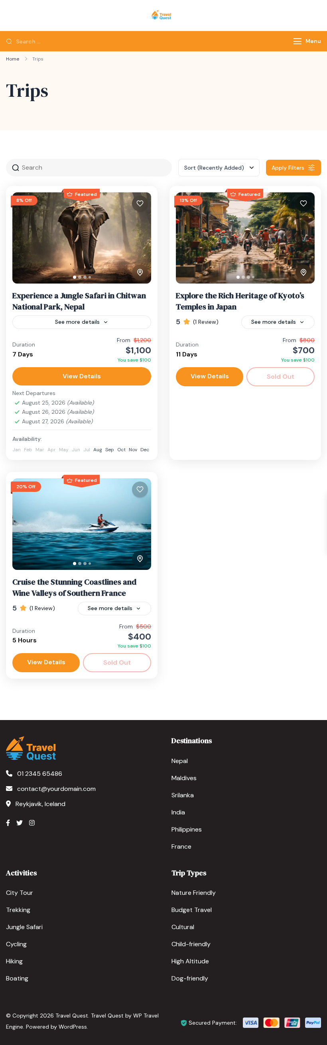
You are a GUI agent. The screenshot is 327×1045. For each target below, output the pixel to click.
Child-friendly (191, 944)
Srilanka (182, 795)
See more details (77, 321)
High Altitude (190, 961)
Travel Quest (71, 1015)
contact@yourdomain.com (56, 789)
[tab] (74, 277)
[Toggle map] (140, 272)
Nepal (179, 761)
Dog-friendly (189, 978)
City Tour (19, 892)
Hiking (14, 961)
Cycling (16, 944)
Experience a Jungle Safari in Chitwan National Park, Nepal (79, 301)
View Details (82, 376)
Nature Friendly (193, 892)
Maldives (184, 778)
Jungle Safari (24, 927)
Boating (17, 978)
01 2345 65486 (39, 773)
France (181, 846)
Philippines (186, 829)
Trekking (18, 910)
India (178, 812)
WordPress (73, 1026)
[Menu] (297, 41)
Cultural (182, 927)
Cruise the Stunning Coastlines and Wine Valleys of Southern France (74, 587)
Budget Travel (191, 910)
